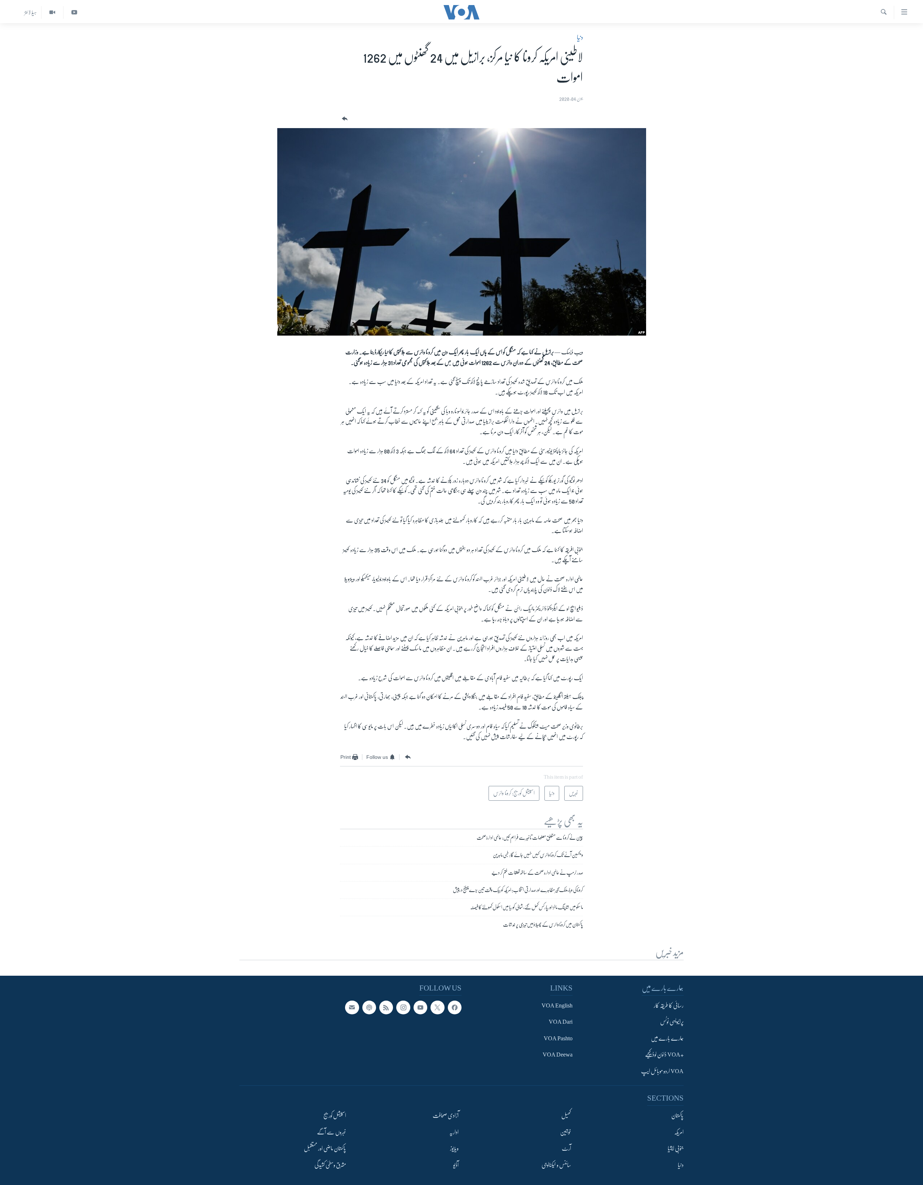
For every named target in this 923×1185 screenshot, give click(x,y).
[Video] (52, 12)
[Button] (344, 119)
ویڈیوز (454, 1148)
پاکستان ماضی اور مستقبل (325, 1148)
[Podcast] (369, 1007)
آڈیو (456, 1165)
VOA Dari (561, 1022)
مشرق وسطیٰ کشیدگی (330, 1165)
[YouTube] (74, 12)
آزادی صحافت (446, 1116)
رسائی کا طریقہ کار (669, 1005)
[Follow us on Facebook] (455, 1007)
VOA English (557, 1005)
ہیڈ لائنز (31, 12)
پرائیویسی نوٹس (672, 1022)
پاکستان (677, 1116)
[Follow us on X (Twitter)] (437, 1007)
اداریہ (454, 1132)
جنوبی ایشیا (676, 1148)
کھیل (566, 1116)
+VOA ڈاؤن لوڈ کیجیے (664, 1055)
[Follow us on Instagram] (403, 1007)
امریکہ (679, 1132)
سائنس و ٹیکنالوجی (556, 1165)
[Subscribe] (352, 1007)
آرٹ (566, 1148)
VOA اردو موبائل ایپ (662, 1071)
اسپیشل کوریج (334, 1116)
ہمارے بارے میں (667, 1038)
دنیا (580, 37)
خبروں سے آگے (331, 1132)
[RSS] (386, 1007)
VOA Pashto (558, 1038)
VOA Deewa (558, 1055)
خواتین (565, 1132)
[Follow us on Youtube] (420, 1007)
